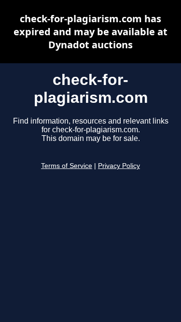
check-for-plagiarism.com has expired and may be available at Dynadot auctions (90, 31)
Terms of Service (66, 165)
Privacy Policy (119, 165)
